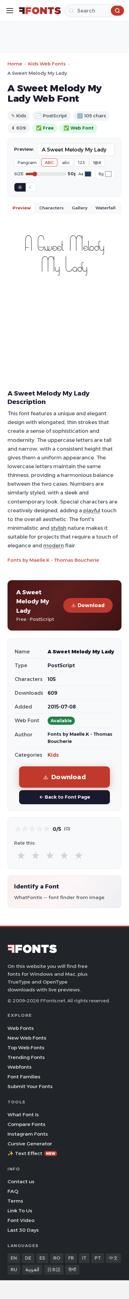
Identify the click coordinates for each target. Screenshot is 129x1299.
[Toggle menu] (10, 11)
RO (56, 1258)
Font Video (21, 1220)
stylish (58, 528)
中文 (113, 1258)
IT (84, 1258)
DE (28, 1258)
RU (14, 1269)
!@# (97, 162)
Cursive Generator (30, 1144)
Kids (53, 755)
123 (81, 162)
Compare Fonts (26, 1124)
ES (42, 1258)
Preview (22, 207)
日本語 (53, 1269)
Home (15, 64)
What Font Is (23, 1114)
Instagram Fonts (28, 1134)
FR (71, 1258)
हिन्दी (72, 1269)
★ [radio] (21, 855)
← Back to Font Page (64, 797)
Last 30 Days (23, 1230)
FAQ (13, 1191)
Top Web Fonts (26, 1048)
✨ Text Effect (31, 1153)
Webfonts (20, 1067)
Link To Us (20, 1211)
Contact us (21, 1181)
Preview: (24, 149)
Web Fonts (21, 1028)
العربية (32, 1269)
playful (91, 510)
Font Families (24, 1077)
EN (14, 1258)
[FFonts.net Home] (40, 10)
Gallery (79, 207)
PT (98, 1258)
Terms (15, 1201)
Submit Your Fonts (30, 1086)
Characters (51, 207)
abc (66, 162)
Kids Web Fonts (47, 64)
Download (91, 605)
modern (53, 545)
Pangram (27, 162)
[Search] (117, 11)
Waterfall (105, 207)
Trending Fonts (26, 1057)
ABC (49, 162)
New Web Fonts (27, 1038)
